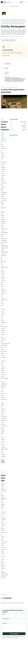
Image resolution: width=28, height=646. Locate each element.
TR (10, 137)
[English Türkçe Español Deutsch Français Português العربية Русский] (21, 2)
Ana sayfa (4, 6)
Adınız (4, 614)
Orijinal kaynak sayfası (3, 461)
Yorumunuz (5, 623)
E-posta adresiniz (6, 618)
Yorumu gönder (14, 633)
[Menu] (25, 2)
